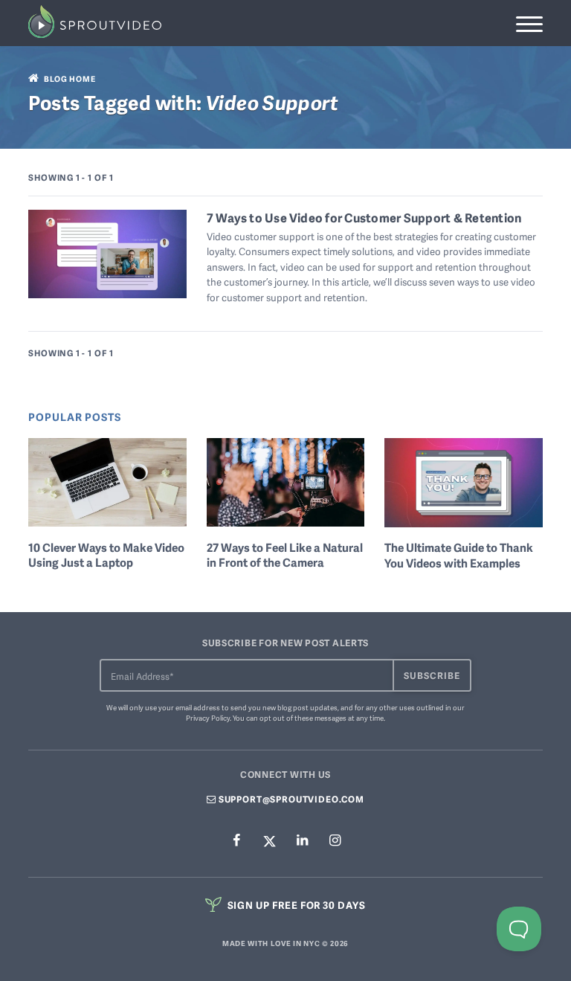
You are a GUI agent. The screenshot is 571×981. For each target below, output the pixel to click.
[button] (529, 24)
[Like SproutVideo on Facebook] (236, 841)
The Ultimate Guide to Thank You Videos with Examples (458, 555)
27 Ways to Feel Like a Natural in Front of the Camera (285, 555)
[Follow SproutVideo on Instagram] (334, 841)
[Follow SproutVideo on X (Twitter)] (269, 840)
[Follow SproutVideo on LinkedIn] (302, 841)
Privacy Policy (208, 718)
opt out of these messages (302, 718)
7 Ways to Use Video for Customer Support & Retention (364, 217)
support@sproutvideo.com (290, 799)
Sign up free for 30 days (295, 905)
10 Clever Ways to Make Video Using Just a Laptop (106, 555)
